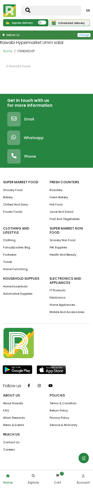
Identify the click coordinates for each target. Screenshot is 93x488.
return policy (59, 410)
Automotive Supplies (18, 294)
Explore (33, 482)
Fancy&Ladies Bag (16, 247)
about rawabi (13, 403)
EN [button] (88, 10)
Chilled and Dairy (15, 204)
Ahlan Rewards (14, 418)
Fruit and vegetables (65, 219)
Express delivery (22, 23)
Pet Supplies (58, 247)
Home (7, 51)
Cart (57, 482)
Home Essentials (15, 286)
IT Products (58, 290)
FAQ (6, 410)
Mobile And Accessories (67, 312)
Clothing (9, 240)
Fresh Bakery (59, 197)
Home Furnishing (15, 269)
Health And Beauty (63, 255)
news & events (13, 425)
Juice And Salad (61, 212)
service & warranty (63, 425)
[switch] (42, 22)
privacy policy (59, 418)
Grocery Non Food (62, 240)
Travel (7, 262)
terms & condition (63, 403)
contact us (11, 442)
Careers (9, 449)
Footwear (10, 255)
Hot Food (56, 204)
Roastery (56, 190)
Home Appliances (62, 305)
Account (83, 482)
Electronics (58, 297)
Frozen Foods (12, 212)
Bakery (8, 197)
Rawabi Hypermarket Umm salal (31, 42)
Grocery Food (12, 190)
